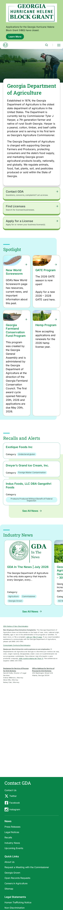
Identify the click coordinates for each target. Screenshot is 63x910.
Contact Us (10, 790)
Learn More (16, 37)
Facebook (14, 802)
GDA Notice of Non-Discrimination (15, 626)
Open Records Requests (17, 878)
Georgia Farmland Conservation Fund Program (16, 330)
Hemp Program (45, 325)
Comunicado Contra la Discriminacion (17, 645)
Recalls (8, 837)
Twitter (13, 796)
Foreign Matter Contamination (32, 472)
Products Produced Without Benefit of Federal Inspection (31, 499)
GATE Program (45, 270)
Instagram (14, 809)
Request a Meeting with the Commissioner (27, 867)
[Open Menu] (58, 45)
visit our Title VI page (34, 637)
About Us (9, 862)
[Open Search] (46, 45)
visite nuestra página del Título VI (31, 658)
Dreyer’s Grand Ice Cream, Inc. (27, 465)
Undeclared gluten (26, 454)
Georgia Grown (15, 601)
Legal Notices (12, 832)
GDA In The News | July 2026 (28, 567)
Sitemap (9, 888)
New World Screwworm (14, 271)
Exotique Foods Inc (19, 447)
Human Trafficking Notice (18, 902)
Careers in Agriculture (16, 883)
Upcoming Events (14, 848)
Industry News (12, 842)
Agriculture (13, 596)
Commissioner (28, 596)
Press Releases (12, 826)
